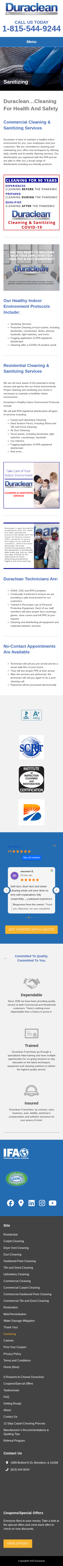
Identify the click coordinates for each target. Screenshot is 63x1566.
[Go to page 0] (26, 917)
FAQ (6, 1396)
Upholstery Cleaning (16, 1274)
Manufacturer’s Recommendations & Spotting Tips (26, 1432)
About (7, 1410)
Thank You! (11, 1327)
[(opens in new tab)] (31, 715)
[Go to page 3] (34, 917)
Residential (11, 1234)
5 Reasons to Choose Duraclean (24, 1376)
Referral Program (14, 1440)
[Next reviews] (56, 890)
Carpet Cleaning (14, 1241)
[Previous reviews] (6, 890)
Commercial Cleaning (17, 1281)
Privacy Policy (12, 1353)
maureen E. (27, 871)
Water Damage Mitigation (19, 1320)
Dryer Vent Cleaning (16, 1247)
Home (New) (11, 1367)
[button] (31, 929)
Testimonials (11, 1390)
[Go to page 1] (28, 917)
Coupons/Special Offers (18, 1383)
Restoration (11, 1307)
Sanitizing (10, 1333)
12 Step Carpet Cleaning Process (24, 1423)
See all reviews (31, 857)
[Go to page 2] (31, 917)
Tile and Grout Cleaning (18, 1267)
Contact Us (10, 1416)
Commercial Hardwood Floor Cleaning (27, 1294)
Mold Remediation (15, 1314)
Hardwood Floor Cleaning (20, 1261)
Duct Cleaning (12, 1254)
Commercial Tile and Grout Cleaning (26, 1300)
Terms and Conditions (17, 1360)
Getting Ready (12, 1403)
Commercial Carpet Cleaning (22, 1287)
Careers (8, 1340)
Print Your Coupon (15, 1347)
